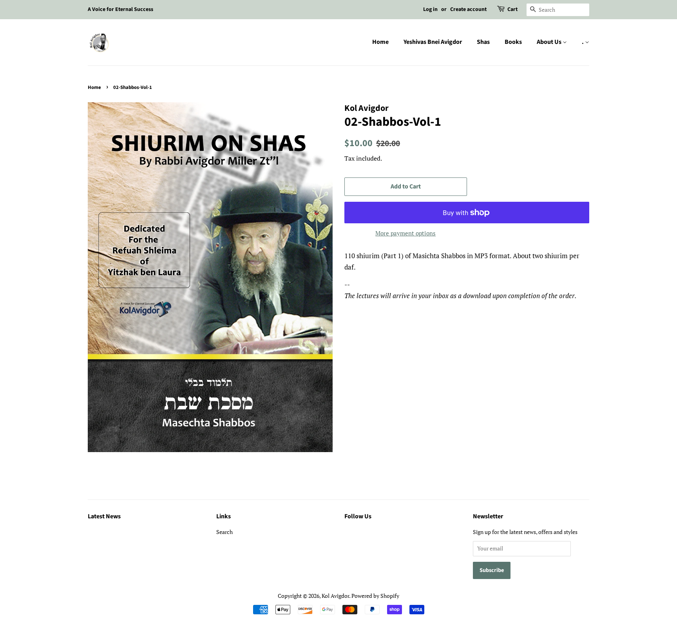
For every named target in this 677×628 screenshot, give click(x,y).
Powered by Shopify (375, 595)
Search (224, 532)
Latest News (104, 516)
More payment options (405, 233)
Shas (483, 42)
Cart (512, 9)
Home (380, 42)
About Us (550, 42)
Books (513, 42)
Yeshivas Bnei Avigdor (433, 42)
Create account (468, 9)
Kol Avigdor (335, 595)
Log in (430, 9)
